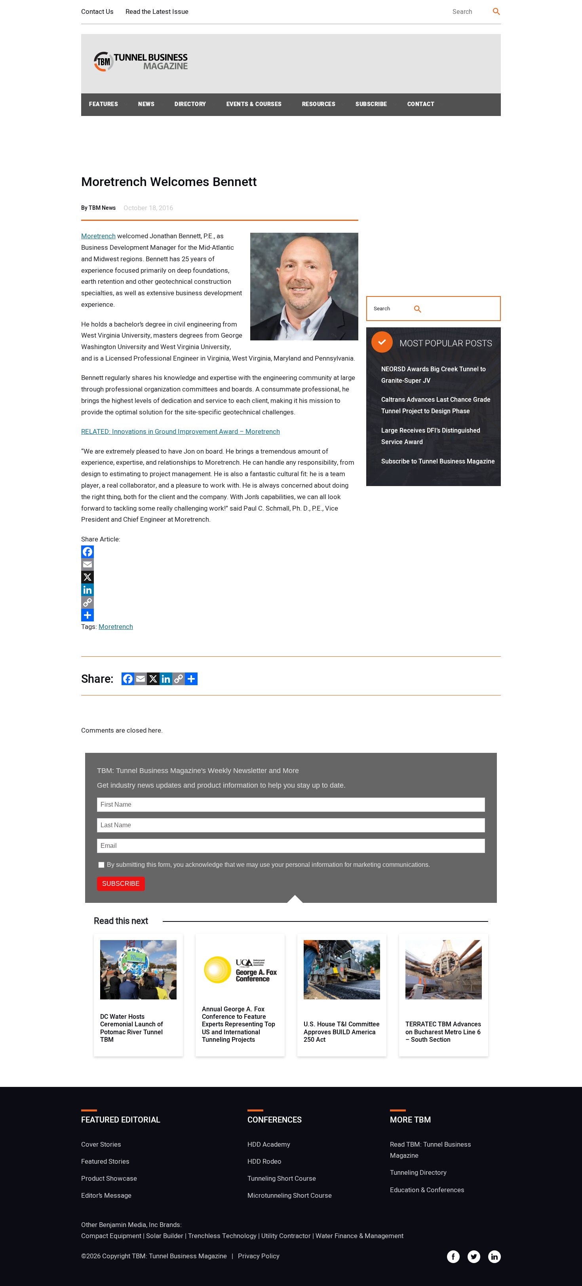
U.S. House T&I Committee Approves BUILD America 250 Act (342, 1032)
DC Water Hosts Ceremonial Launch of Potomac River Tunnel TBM (131, 1028)
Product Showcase (109, 1178)
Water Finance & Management (359, 1236)
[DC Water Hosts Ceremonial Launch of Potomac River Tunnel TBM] (138, 969)
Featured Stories (105, 1161)
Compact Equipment (111, 1236)
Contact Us (97, 12)
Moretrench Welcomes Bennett (169, 182)
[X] (219, 577)
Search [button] (497, 12)
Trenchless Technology (222, 1236)
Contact (421, 104)
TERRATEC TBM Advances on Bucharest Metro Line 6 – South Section (443, 1032)
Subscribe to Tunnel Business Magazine (438, 461)
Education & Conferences (427, 1190)
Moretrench (98, 236)
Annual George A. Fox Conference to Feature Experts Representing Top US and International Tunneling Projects (238, 1025)
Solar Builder (164, 1236)
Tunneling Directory (418, 1173)
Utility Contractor (286, 1236)
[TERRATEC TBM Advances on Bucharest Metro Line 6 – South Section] (443, 969)
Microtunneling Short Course (289, 1196)
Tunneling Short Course (281, 1178)
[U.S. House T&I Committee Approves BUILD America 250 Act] (342, 969)
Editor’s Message (106, 1196)
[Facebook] (219, 551)
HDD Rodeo (264, 1161)
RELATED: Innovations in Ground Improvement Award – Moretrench (180, 432)
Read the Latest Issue (157, 12)
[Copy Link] (219, 602)
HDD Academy (268, 1144)
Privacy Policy (259, 1256)
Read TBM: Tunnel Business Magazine (430, 1150)
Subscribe (371, 104)
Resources (319, 104)
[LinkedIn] (219, 589)
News (146, 104)
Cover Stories (101, 1144)
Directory (190, 104)
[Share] (219, 615)
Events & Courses (254, 104)
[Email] (219, 564)
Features (103, 104)
